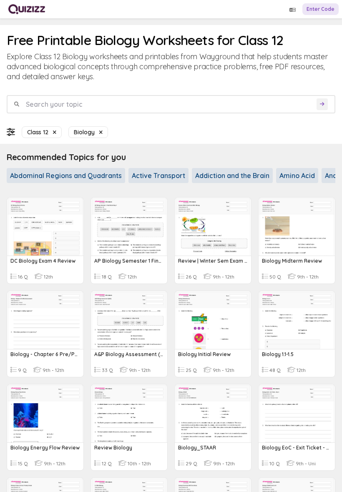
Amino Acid (297, 175)
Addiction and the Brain (232, 175)
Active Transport (158, 175)
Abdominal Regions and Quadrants (66, 175)
